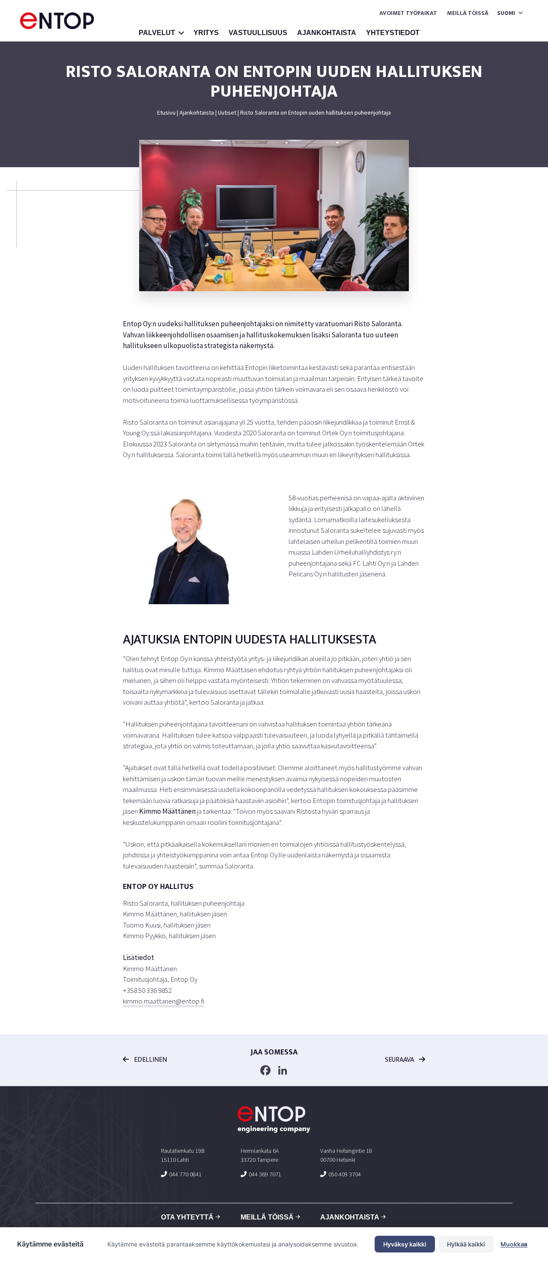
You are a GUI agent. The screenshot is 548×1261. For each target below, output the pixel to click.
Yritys (206, 32)
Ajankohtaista (326, 32)
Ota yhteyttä (187, 1217)
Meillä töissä (467, 13)
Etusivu (166, 112)
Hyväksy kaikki (404, 1244)
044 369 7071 (265, 1174)
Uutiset (227, 112)
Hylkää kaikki (466, 1244)
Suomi (506, 13)
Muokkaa (513, 1244)
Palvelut (157, 32)
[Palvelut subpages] (181, 33)
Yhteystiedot (393, 32)
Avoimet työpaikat (408, 13)
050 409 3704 (344, 1174)
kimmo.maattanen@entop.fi (163, 1001)
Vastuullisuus (258, 32)
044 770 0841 (185, 1174)
